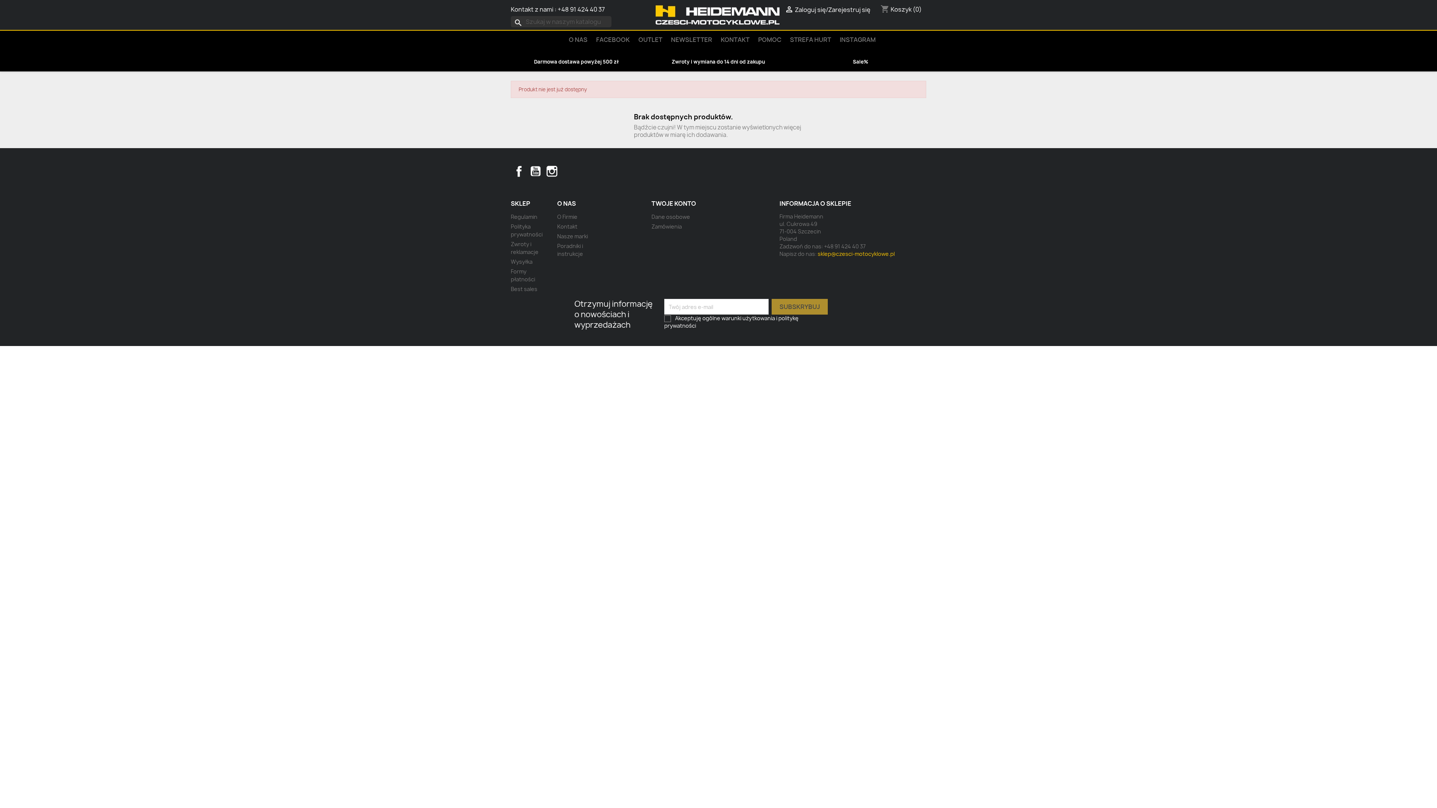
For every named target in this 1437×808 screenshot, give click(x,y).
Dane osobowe (671, 216)
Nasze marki (572, 236)
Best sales (524, 289)
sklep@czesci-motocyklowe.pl (856, 253)
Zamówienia (667, 226)
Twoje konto (674, 203)
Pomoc (769, 40)
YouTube (535, 171)
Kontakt (735, 40)
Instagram (858, 40)
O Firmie (567, 216)
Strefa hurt (810, 40)
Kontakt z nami (532, 9)
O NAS (578, 40)
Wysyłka (522, 261)
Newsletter (691, 40)
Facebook (519, 171)
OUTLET (650, 40)
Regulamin (524, 216)
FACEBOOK (613, 40)
